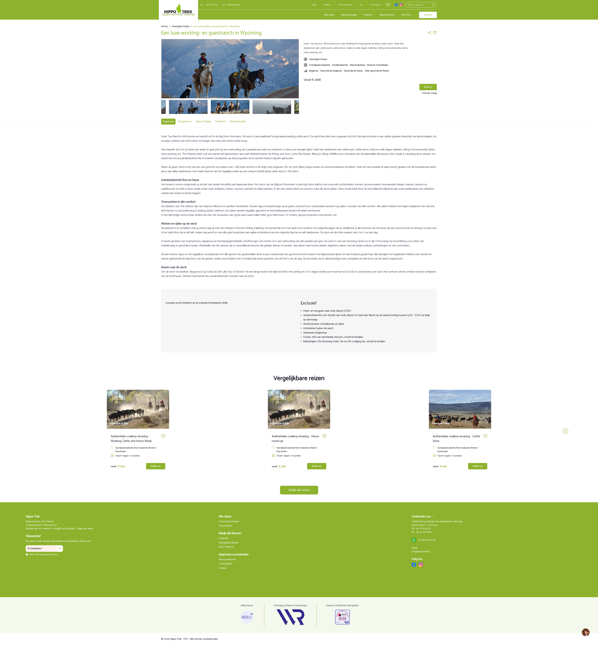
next (565, 431)
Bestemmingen (349, 15)
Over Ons (406, 15)
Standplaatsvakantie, (319, 65)
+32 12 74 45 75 (211, 4)
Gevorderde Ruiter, (353, 71)
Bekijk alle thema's (230, 533)
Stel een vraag (429, 93)
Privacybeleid (225, 564)
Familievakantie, (340, 65)
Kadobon (327, 4)
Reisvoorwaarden (227, 559)
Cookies (223, 568)
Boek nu (428, 87)
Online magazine (345, 4)
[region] (585, 632)
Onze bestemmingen (229, 521)
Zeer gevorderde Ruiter (377, 71)
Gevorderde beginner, (331, 71)
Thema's (368, 15)
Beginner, (314, 71)
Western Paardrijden (377, 65)
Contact (428, 15)
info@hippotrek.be (233, 4)
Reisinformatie (386, 15)
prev (32, 431)
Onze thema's (225, 526)
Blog (314, 4)
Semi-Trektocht (226, 547)
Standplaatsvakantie (228, 543)
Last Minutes (375, 4)
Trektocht (223, 538)
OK (59, 548)
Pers (361, 4)
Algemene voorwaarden (234, 554)
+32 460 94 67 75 (427, 540)
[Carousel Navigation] (299, 431)
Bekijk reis (156, 466)
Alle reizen (329, 15)
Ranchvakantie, (357, 65)
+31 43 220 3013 (424, 532)
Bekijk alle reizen (299, 490)
